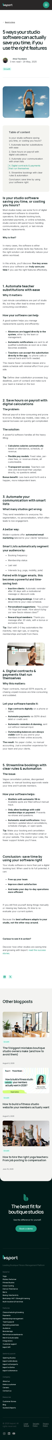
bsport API (6, 1347)
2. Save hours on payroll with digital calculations (24, 153)
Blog (4, 1405)
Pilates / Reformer (9, 1279)
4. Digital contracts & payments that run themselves (24, 167)
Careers (6, 1388)
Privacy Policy (46, 1425)
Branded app (8, 1331)
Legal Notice (26, 1425)
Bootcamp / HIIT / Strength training (16, 1298)
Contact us (7, 1391)
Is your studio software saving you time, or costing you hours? (25, 139)
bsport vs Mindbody (10, 1361)
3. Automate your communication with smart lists (26, 160)
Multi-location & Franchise (13, 1302)
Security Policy (36, 1425)
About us (6, 1381)
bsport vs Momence (10, 1371)
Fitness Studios (8, 1283)
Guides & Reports (9, 1408)
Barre (5, 1292)
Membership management (13, 1319)
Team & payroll (8, 1322)
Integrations (7, 1341)
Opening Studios (9, 1358)
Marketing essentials (11, 1325)
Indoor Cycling (8, 1286)
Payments (6, 1315)
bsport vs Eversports (10, 1364)
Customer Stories (9, 1401)
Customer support (10, 1344)
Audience (6, 1328)
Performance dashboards (13, 1335)
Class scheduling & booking (13, 1312)
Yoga (5, 1276)
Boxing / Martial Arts (10, 1295)
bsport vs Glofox (9, 1367)
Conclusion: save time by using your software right (24, 181)
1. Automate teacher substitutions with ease (26, 146)
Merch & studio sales (10, 1338)
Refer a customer (9, 1384)
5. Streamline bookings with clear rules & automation (26, 174)
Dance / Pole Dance (10, 1289)
